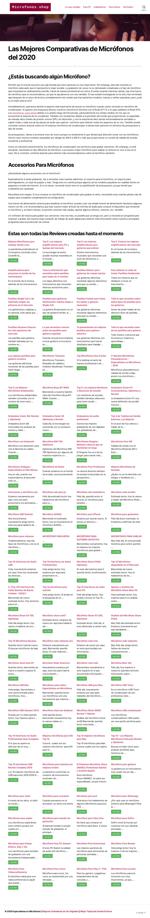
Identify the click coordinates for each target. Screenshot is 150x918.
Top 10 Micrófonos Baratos (22, 641)
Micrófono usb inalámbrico (91, 492)
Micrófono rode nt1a (87, 641)
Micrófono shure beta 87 (21, 663)
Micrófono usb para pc (54, 492)
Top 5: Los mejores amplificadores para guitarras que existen (88, 244)
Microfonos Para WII (121, 441)
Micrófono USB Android (20, 514)
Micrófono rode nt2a (87, 663)
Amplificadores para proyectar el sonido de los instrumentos (21, 273)
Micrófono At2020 (52, 514)
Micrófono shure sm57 (54, 615)
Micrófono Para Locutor (123, 868)
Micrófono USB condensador (126, 710)
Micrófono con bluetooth (21, 441)
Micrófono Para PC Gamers (57, 843)
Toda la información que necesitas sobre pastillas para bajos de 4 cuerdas (56, 273)
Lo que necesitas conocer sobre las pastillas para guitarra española (56, 330)
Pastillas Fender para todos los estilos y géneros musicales (91, 301)
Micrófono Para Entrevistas (91, 843)
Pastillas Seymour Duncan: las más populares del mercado (22, 330)
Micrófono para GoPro (122, 818)
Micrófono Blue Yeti (121, 663)
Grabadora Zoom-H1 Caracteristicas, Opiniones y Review (126, 390)
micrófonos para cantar (24, 113)
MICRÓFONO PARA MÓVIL (56, 536)
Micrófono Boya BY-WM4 (56, 387)
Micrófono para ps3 (87, 796)
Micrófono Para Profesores (91, 466)
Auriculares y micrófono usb (23, 492)
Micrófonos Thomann (54, 355)
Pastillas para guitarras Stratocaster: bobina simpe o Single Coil (58, 301)
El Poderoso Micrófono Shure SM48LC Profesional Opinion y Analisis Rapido (92, 767)
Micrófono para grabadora (125, 514)
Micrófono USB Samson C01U (23, 710)
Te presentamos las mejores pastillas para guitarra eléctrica (91, 330)
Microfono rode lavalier (123, 492)
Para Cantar (114, 7)
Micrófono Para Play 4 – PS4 (91, 868)
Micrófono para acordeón (56, 796)
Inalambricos (100, 7)
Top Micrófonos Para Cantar (91, 355)
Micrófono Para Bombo (123, 843)
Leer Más (13, 260)
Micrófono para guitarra (123, 764)
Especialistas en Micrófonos (27, 911)
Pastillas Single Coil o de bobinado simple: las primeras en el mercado (21, 301)
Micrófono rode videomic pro (58, 641)
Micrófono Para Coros (54, 868)
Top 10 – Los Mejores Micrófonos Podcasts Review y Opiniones (126, 738)
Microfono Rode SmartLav (56, 663)
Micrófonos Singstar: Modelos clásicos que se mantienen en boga (90, 444)
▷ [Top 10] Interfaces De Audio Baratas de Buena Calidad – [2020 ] (21, 590)
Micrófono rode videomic (124, 641)
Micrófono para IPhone (88, 514)
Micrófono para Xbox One (90, 818)
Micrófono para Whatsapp (124, 796)
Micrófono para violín (19, 796)
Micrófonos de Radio (53, 466)
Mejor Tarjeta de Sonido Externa (96, 911)
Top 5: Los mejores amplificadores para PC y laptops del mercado (56, 244)
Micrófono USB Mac (18, 685)
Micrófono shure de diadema (58, 710)
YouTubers (128, 7)
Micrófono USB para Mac (90, 685)
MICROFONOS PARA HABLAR (126, 536)
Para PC (87, 7)
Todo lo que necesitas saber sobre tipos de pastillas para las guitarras (126, 301)
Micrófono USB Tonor (122, 685)
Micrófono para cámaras (21, 536)
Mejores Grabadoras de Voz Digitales (60, 911)
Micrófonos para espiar (20, 818)
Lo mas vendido (72, 7)
